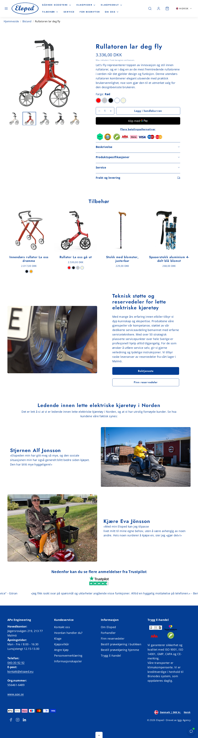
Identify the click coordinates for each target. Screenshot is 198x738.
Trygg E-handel (111, 655)
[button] (6, 8)
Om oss (110, 11)
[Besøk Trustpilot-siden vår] (99, 581)
